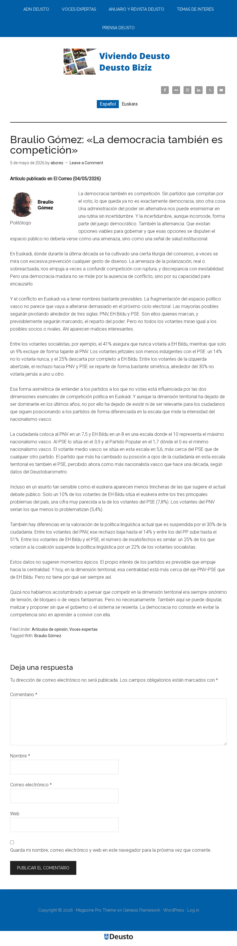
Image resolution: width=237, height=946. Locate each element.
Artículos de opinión (50, 629)
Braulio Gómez (47, 635)
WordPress (173, 910)
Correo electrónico (31, 785)
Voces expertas (83, 629)
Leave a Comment (86, 163)
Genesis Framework (141, 910)
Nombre (20, 756)
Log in (193, 910)
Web (14, 813)
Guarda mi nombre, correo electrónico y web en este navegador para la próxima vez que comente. (111, 850)
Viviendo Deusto (118, 62)
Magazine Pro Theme (96, 910)
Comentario (23, 694)
